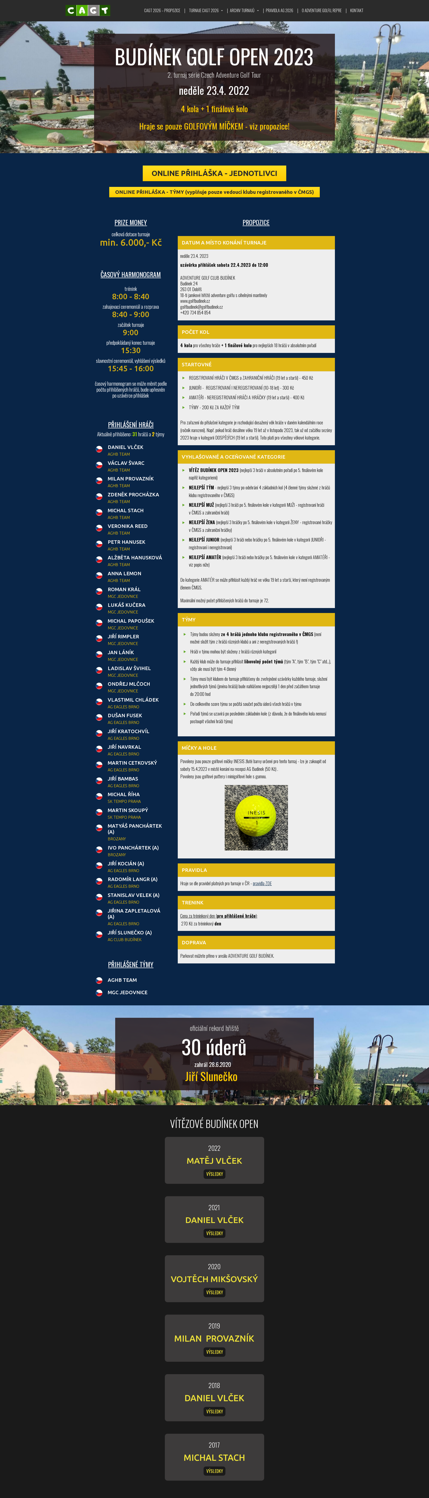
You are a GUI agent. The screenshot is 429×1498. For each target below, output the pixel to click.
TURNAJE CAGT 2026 (204, 10)
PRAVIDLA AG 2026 (279, 10)
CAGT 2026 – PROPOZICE (162, 10)
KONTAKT (356, 10)
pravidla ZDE (262, 883)
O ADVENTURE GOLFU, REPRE (322, 10)
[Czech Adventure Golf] (88, 10)
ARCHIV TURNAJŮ (242, 10)
